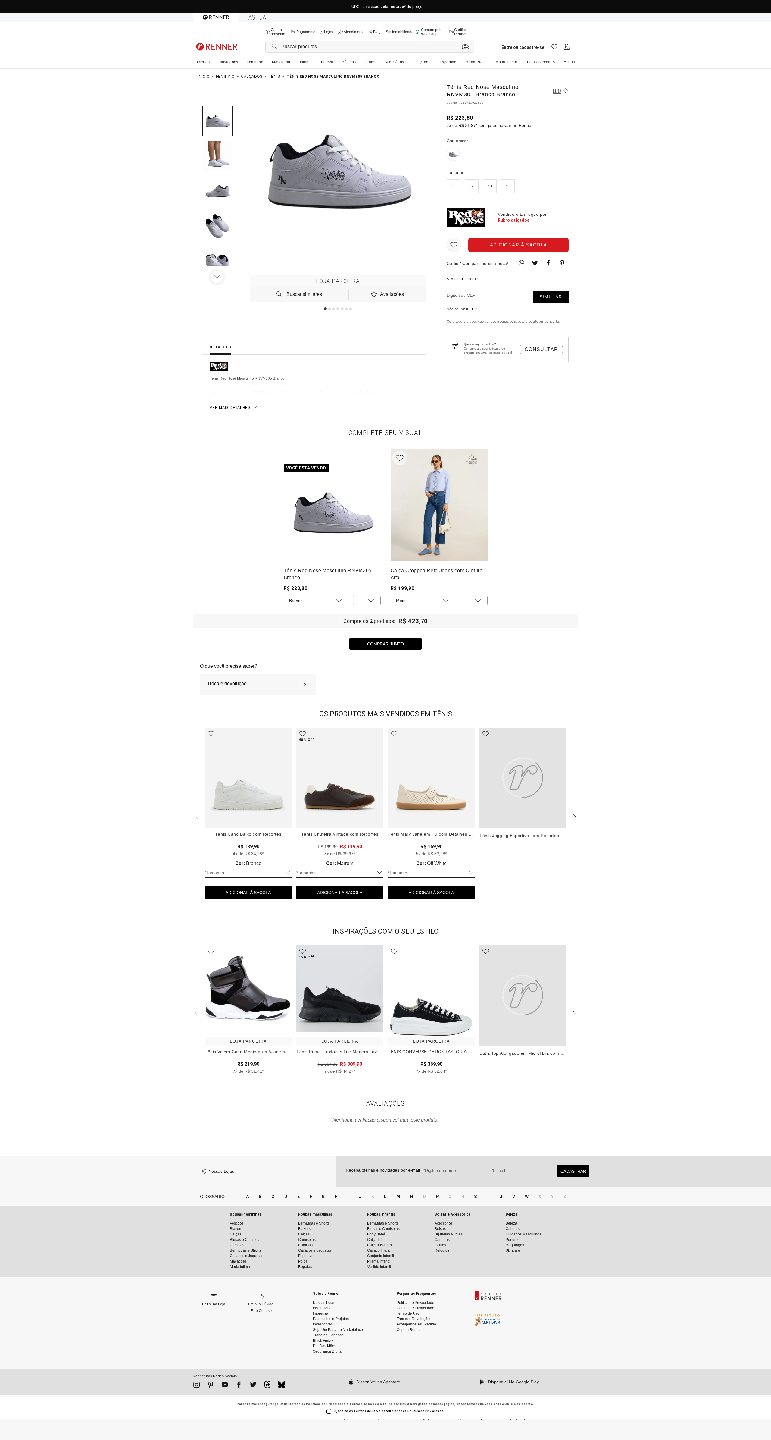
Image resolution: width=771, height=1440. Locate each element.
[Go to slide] (325, 308)
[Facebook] (239, 1385)
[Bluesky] (281, 1386)
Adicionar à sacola (518, 244)
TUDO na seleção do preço (386, 6)
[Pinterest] (210, 1385)
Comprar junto (385, 644)
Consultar (541, 349)
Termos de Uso (361, 1404)
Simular (550, 296)
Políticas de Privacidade (326, 1404)
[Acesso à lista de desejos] (554, 48)
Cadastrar (573, 1171)
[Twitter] (253, 1385)
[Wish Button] (454, 245)
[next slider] (196, 816)
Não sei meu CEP (462, 309)
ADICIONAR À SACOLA (248, 892)
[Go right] (217, 276)
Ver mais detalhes (230, 408)
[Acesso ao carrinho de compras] (566, 48)
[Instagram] (196, 1385)
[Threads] (267, 1386)
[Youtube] (225, 1385)
